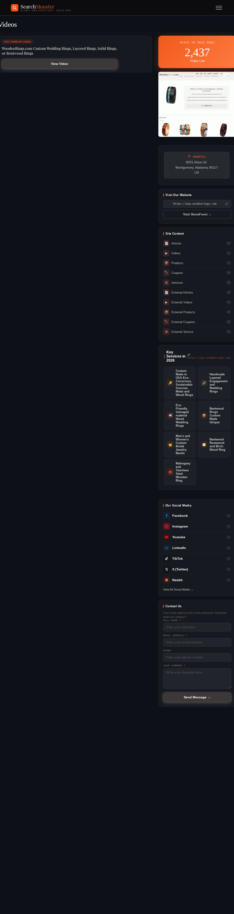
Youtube (178, 537)
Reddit (177, 580)
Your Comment (174, 665)
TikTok (177, 558)
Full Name (172, 620)
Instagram (180, 526)
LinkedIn (179, 548)
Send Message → (197, 697)
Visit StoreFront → (197, 214)
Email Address (175, 635)
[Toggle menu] (219, 8)
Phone (167, 650)
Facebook (180, 515)
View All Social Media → (178, 589)
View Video (59, 64)
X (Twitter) (180, 569)
